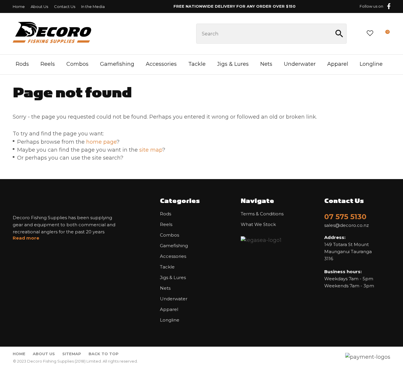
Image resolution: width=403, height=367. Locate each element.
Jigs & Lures (233, 64)
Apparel (337, 64)
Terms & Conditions (262, 214)
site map (150, 150)
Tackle (197, 64)
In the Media (93, 6)
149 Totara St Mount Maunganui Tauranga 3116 (348, 248)
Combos (77, 64)
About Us (39, 6)
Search (339, 34)
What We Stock (258, 224)
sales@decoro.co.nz (346, 225)
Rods (22, 64)
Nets (266, 64)
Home (19, 6)
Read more (26, 238)
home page (101, 142)
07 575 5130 (345, 216)
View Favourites (370, 33)
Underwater (300, 64)
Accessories (161, 64)
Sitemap (71, 353)
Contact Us (64, 6)
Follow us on (371, 6)
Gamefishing (117, 64)
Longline (371, 64)
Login (356, 33)
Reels (47, 64)
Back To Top (104, 353)
